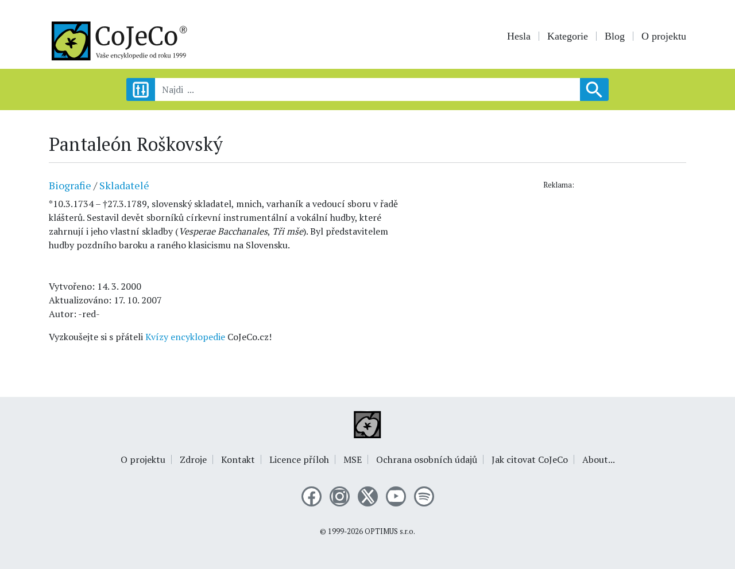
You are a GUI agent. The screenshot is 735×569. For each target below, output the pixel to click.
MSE (352, 459)
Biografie (70, 185)
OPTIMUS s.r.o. (390, 531)
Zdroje (193, 459)
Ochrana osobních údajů (426, 459)
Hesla (519, 36)
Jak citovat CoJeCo (530, 459)
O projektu (663, 36)
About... (598, 459)
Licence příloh (299, 459)
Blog (615, 36)
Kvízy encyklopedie (185, 336)
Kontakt (238, 459)
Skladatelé (124, 185)
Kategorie (567, 36)
